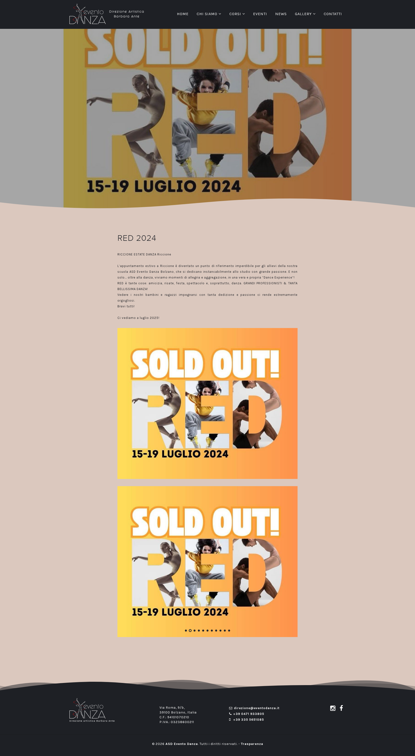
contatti (333, 14)
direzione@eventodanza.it (257, 709)
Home (183, 14)
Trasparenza (252, 745)
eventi (260, 14)
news (281, 14)
